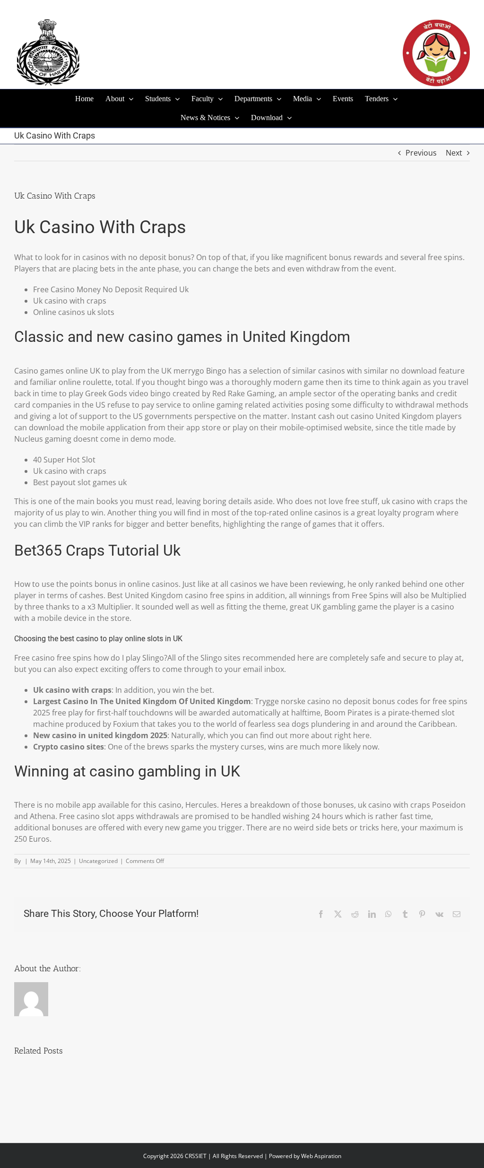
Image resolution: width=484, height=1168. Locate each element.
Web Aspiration (321, 1156)
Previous (421, 153)
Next (454, 153)
